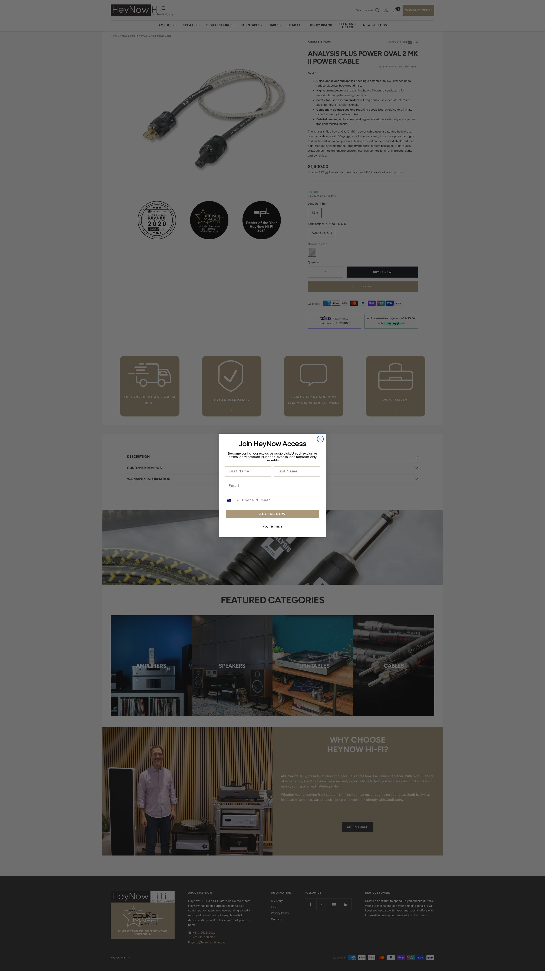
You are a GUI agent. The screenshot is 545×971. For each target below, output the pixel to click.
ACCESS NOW (272, 514)
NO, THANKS (272, 526)
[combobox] (232, 500)
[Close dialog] (320, 439)
